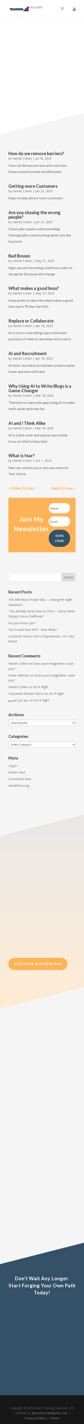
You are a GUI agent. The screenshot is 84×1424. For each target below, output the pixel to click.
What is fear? (21, 455)
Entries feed (16, 772)
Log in (12, 766)
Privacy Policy (35, 1418)
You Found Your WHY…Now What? (32, 630)
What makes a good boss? (33, 288)
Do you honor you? (21, 623)
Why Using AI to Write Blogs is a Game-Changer (39, 388)
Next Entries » (63, 488)
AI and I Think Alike (26, 423)
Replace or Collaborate (31, 320)
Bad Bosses (19, 255)
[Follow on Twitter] (42, 557)
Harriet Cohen (22, 158)
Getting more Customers (33, 186)
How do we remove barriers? (36, 153)
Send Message (55, 1374)
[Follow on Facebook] (30, 557)
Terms (54, 1418)
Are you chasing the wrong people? (34, 214)
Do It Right (40, 687)
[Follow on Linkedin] (53, 557)
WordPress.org (18, 786)
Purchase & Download (38, 964)
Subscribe (40, 89)
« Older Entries (21, 488)
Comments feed (19, 779)
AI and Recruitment (27, 353)
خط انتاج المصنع (18, 700)
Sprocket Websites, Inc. (50, 1413)
